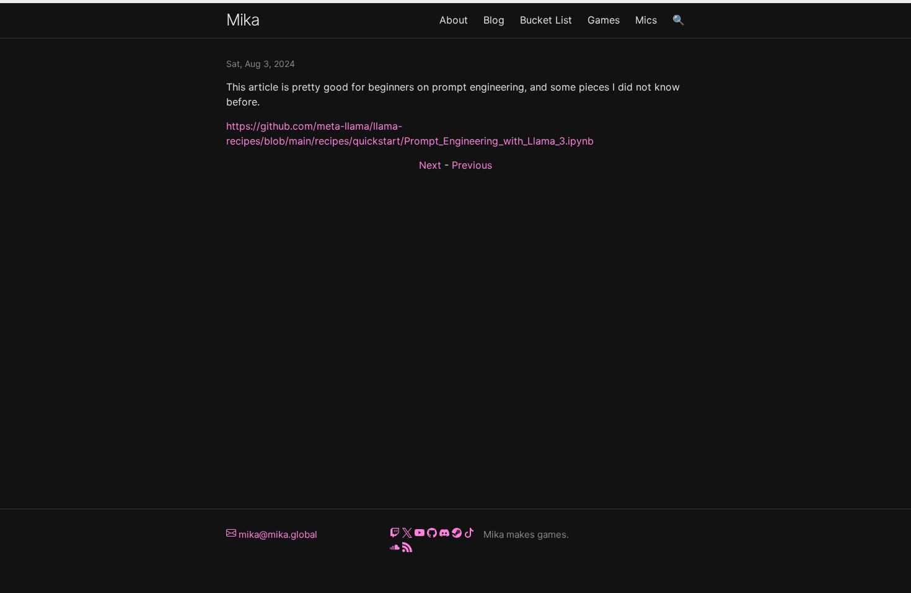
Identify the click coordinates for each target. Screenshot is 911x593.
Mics (646, 20)
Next (430, 165)
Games (604, 20)
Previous (472, 165)
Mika (242, 19)
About (453, 20)
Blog (493, 20)
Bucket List (546, 20)
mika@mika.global (276, 534)
